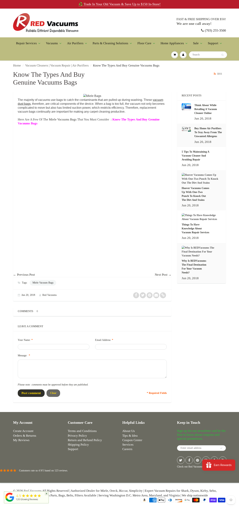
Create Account (23, 431)
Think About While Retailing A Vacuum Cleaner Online (205, 109)
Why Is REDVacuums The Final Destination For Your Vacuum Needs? (194, 266)
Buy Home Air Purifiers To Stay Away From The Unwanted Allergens (208, 132)
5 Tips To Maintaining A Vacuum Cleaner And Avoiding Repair (195, 155)
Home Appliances (172, 43)
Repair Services (26, 43)
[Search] (222, 55)
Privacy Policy (77, 435)
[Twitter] (180, 460)
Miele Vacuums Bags (63, 119)
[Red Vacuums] (9, 502)
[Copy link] (163, 295)
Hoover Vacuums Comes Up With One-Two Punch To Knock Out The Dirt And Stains (195, 194)
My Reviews (21, 440)
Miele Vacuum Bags (42, 282)
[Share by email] (156, 295)
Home (17, 65)
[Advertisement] (92, 175)
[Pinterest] (197, 460)
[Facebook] (189, 460)
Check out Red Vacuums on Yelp (194, 466)
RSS (219, 73)
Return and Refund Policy (85, 440)
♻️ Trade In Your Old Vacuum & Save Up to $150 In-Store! (120, 4)
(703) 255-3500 (215, 30)
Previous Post (26, 274)
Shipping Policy (78, 444)
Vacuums (52, 43)
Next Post (161, 274)
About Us (128, 431)
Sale (196, 43)
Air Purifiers (75, 43)
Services (128, 444)
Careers (127, 449)
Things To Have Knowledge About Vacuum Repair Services (195, 228)
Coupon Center (132, 440)
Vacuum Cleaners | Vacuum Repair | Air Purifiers (57, 65)
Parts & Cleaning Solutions (110, 43)
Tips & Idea (130, 435)
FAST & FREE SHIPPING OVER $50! (201, 19)
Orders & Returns (24, 435)
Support (213, 43)
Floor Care (144, 43)
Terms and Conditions (82, 431)
